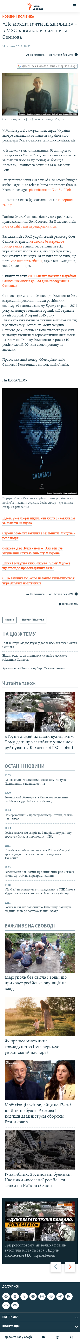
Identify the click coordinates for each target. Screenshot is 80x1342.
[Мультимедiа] (43, 1337)
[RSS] (69, 1296)
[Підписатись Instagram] (42, 1296)
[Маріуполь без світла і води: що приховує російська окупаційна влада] (40, 953)
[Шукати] (71, 1337)
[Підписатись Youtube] (33, 1296)
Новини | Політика (18, 17)
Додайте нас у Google (19, 1337)
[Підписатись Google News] (15, 1296)
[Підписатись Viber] (51, 1296)
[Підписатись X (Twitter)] (24, 1296)
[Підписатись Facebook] (6, 1296)
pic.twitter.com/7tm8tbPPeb (50, 190)
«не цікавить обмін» (26, 261)
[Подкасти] (57, 1337)
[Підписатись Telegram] (60, 1296)
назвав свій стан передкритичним (29, 226)
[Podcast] (6, 1305)
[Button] (35, 55)
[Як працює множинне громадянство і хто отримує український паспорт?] (40, 1016)
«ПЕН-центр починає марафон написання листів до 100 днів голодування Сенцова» (39, 281)
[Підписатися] (15, 1305)
